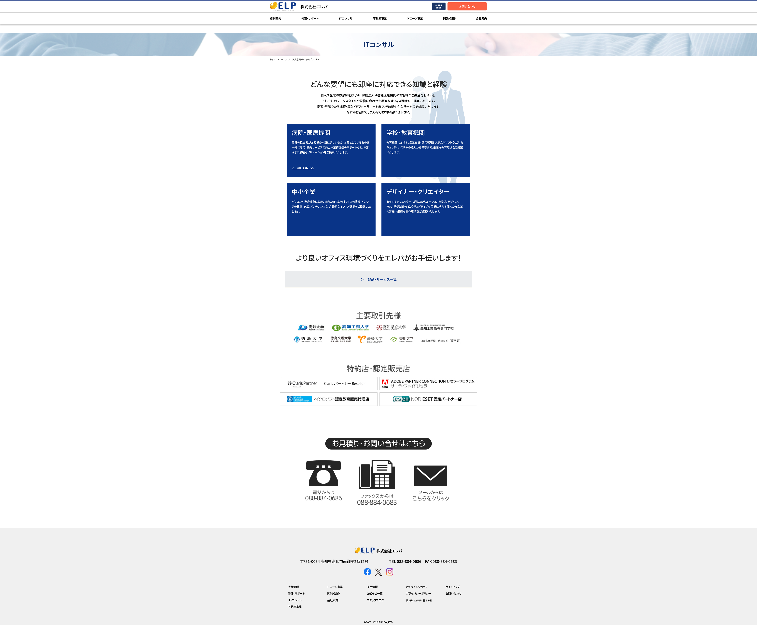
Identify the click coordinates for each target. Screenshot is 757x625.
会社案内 (481, 18)
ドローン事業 (415, 18)
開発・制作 (449, 18)
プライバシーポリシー (418, 593)
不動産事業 (380, 18)
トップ (272, 59)
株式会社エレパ (314, 6)
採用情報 (372, 587)
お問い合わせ (467, 6)
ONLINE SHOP (438, 6)
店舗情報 (293, 587)
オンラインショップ (416, 587)
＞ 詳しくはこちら (303, 168)
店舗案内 (275, 18)
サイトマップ (453, 587)
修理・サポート (310, 18)
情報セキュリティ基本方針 (419, 600)
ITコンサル (345, 18)
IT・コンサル (295, 600)
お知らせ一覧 (374, 593)
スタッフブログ (375, 600)
